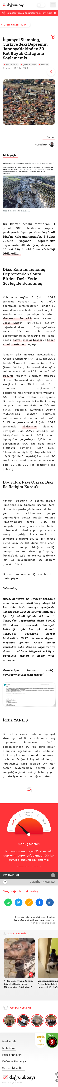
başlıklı (8, 375)
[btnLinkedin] (50, 903)
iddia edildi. (11, 253)
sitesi (6, 344)
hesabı (37, 340)
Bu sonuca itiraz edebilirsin (27, 867)
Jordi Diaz (11, 323)
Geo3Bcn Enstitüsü (17, 318)
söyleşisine (30, 426)
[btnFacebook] (39, 903)
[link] (18, 1040)
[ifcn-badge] (40, 1040)
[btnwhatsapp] (8, 903)
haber (51, 340)
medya (27, 340)
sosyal (17, 340)
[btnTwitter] (18, 903)
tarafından (18, 344)
